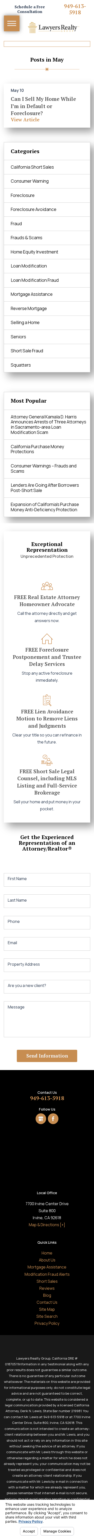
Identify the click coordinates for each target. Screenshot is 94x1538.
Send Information (47, 1056)
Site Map (47, 1309)
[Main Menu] (12, 23)
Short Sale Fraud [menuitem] (27, 351)
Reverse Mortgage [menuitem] (29, 308)
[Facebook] (53, 1118)
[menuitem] (47, 1252)
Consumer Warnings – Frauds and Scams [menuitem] (44, 468)
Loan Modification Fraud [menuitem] (35, 280)
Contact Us (47, 1302)
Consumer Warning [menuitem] (30, 181)
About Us (47, 1260)
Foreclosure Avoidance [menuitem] (33, 209)
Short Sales (47, 1281)
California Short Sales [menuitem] (32, 167)
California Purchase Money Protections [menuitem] (37, 449)
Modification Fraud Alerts (47, 1274)
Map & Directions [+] (47, 1224)
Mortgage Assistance (47, 1267)
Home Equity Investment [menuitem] (34, 252)
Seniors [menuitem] (18, 337)
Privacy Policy (47, 1323)
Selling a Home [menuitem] (25, 322)
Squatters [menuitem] (21, 365)
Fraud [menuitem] (16, 223)
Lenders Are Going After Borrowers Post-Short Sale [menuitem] (45, 487)
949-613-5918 (75, 9)
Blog (47, 1295)
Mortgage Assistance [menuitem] (32, 294)
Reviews (47, 1288)
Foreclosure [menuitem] (23, 195)
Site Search (47, 1316)
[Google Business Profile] (41, 1118)
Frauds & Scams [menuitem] (26, 237)
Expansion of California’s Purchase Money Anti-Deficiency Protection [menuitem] (45, 506)
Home (47, 1253)
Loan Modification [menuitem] (29, 266)
